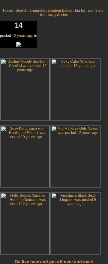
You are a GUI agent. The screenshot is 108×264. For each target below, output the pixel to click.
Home (8, 10)
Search (21, 10)
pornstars (96, 10)
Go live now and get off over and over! (54, 261)
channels (37, 10)
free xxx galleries (54, 15)
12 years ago (22, 36)
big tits (80, 10)
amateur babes (60, 10)
